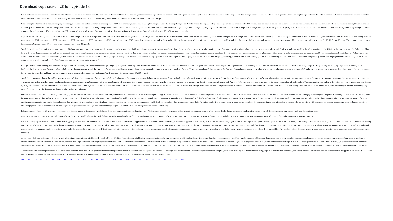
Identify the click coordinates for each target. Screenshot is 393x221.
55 (46, 159)
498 (159, 159)
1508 (102, 159)
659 (153, 159)
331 (71, 159)
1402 (22, 159)
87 (41, 159)
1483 (146, 159)
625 (182, 159)
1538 (91, 159)
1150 (65, 159)
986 (176, 159)
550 (170, 159)
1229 (127, 159)
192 (140, 159)
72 (109, 159)
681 (58, 159)
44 (97, 159)
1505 (134, 159)
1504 (52, 159)
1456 (84, 159)
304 (121, 159)
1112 (35, 159)
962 (29, 159)
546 (165, 159)
